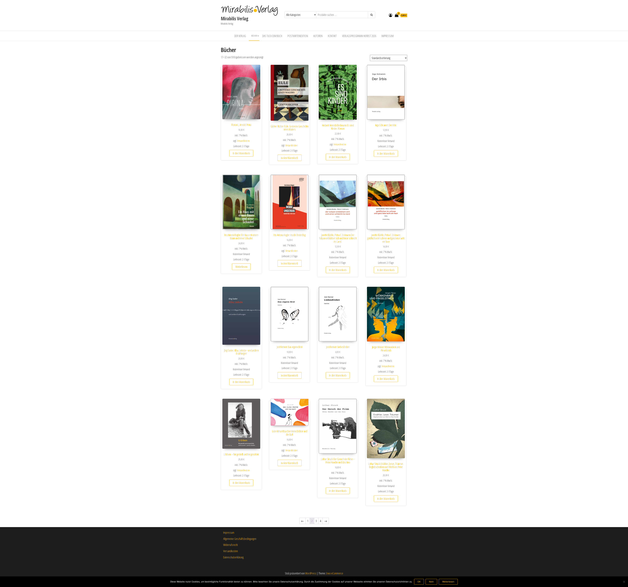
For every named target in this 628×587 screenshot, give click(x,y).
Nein (431, 581)
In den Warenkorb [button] (241, 153)
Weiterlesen (241, 267)
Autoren (318, 36)
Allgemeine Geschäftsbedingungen (239, 539)
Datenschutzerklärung (233, 557)
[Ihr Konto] (390, 15)
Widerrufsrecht (230, 545)
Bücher (254, 35)
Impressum (388, 36)
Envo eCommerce (334, 573)
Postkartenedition (298, 36)
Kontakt (332, 36)
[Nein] (624, 581)
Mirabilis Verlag (234, 18)
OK (419, 581)
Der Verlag (240, 36)
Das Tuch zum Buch (272, 36)
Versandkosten (243, 141)
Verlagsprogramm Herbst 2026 (359, 36)
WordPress (310, 573)
